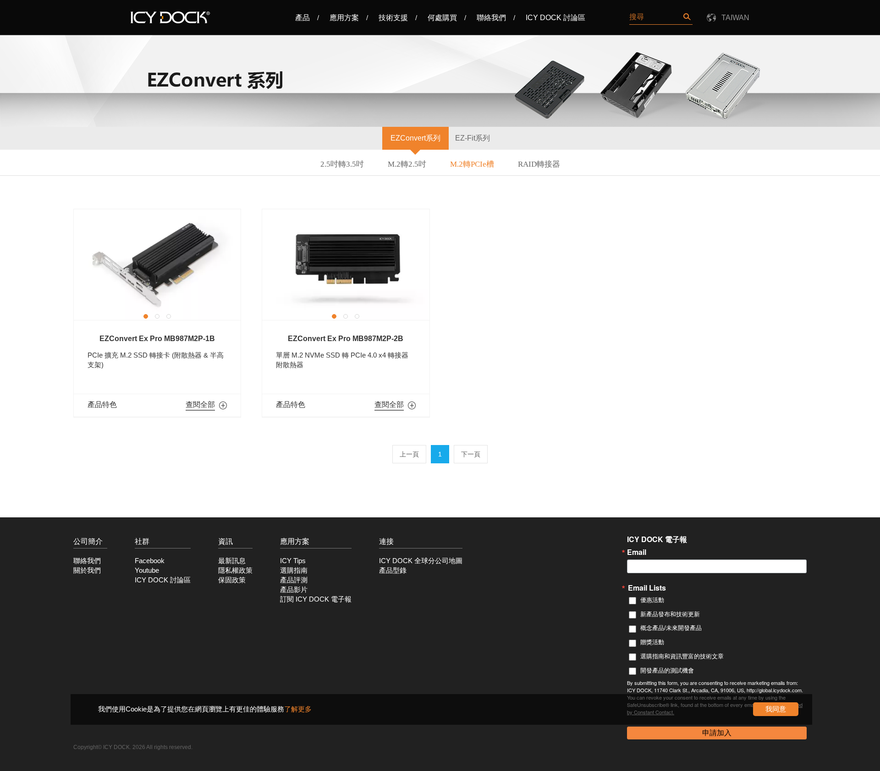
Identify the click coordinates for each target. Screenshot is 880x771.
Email (636, 552)
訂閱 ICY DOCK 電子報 (316, 599)
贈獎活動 (652, 642)
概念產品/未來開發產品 (671, 627)
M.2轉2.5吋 (407, 164)
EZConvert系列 (415, 138)
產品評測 (294, 580)
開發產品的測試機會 (667, 670)
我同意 (775, 709)
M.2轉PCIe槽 (472, 164)
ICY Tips (293, 561)
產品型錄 (393, 570)
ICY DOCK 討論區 (555, 18)
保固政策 (232, 580)
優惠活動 (652, 600)
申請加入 (717, 733)
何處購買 (442, 18)
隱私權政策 (235, 570)
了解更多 (298, 709)
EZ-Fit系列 (472, 138)
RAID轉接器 (539, 164)
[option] (157, 264)
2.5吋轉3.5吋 (342, 164)
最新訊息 (232, 561)
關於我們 (87, 570)
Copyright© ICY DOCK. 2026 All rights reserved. (132, 747)
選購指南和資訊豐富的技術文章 (682, 656)
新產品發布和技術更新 (670, 614)
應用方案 (344, 18)
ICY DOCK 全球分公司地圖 (420, 561)
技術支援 (393, 18)
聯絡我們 (491, 18)
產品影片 (294, 589)
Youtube (147, 570)
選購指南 (294, 570)
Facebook (150, 561)
